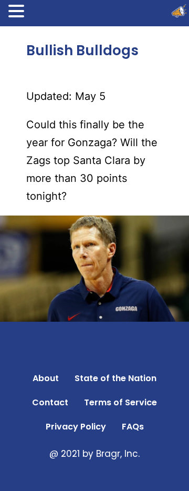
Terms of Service (120, 402)
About (46, 378)
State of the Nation (115, 378)
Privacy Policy (76, 427)
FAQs (133, 427)
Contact (50, 402)
